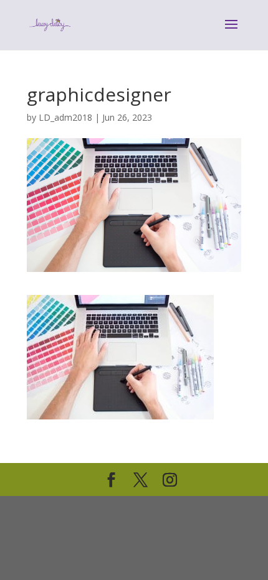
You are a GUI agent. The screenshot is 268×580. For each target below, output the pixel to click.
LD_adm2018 (65, 117)
